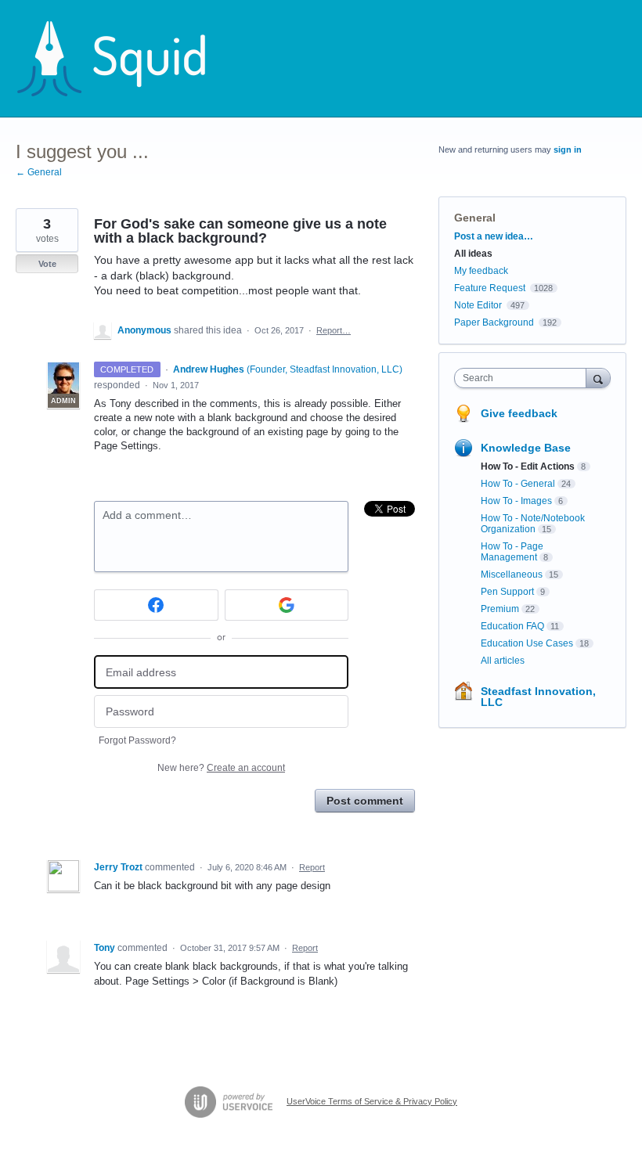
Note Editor (478, 305)
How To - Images (516, 500)
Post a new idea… (493, 236)
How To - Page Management (512, 552)
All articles (503, 660)
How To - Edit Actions (528, 466)
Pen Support (507, 591)
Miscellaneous (512, 574)
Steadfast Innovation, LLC (538, 696)
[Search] (598, 377)
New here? (221, 767)
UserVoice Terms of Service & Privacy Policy (372, 1101)
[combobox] (524, 378)
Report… (333, 330)
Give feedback (519, 413)
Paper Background (494, 322)
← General (39, 172)
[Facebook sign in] (156, 605)
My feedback (481, 270)
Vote (47, 263)
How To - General (518, 483)
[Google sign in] (287, 605)
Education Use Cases (527, 643)
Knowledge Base (526, 447)
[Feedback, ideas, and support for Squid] (126, 59)
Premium (500, 608)
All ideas (473, 253)
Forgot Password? (137, 740)
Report (312, 867)
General (475, 217)
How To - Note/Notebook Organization (533, 524)
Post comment (364, 800)
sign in (568, 149)
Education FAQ (512, 626)
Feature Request (489, 288)
